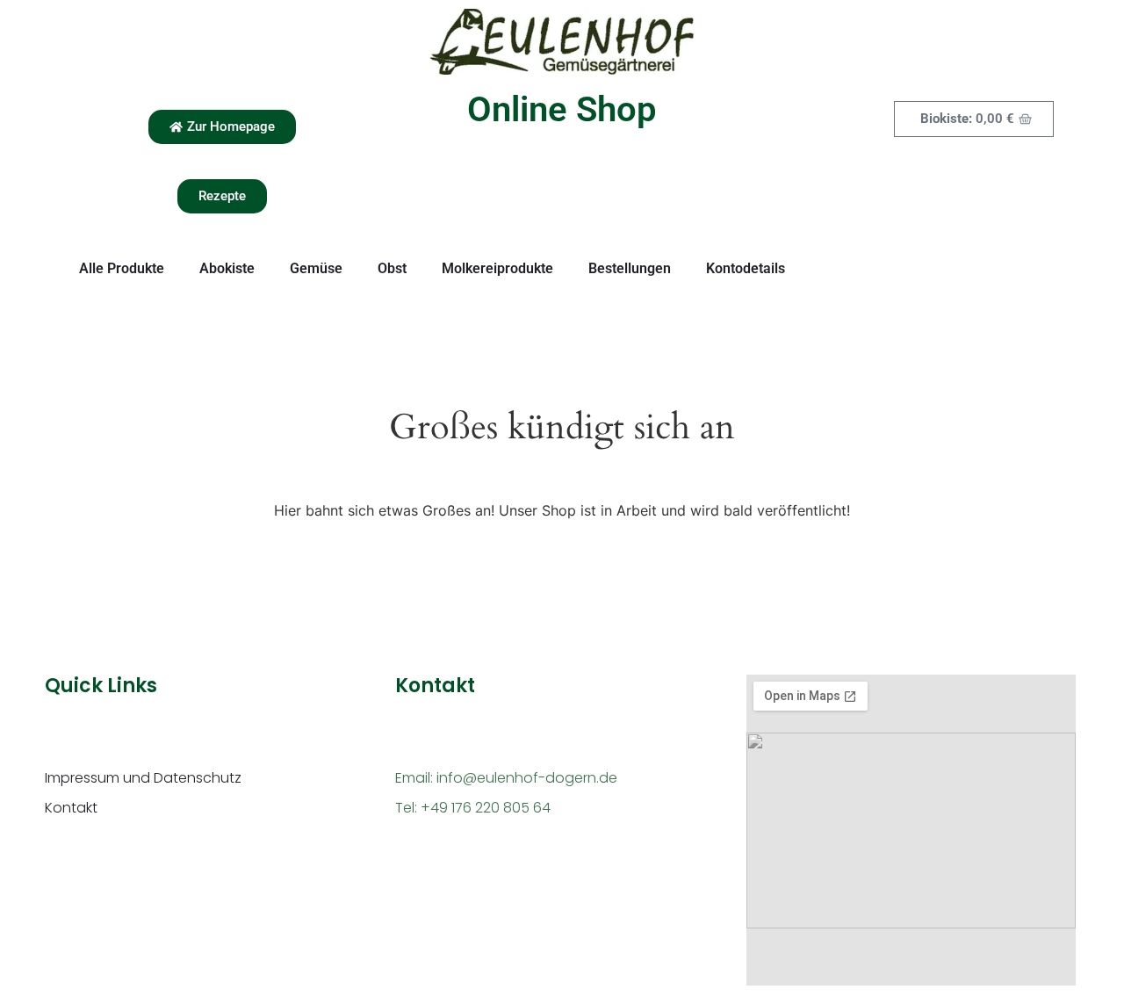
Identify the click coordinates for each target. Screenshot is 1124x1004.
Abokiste (227, 268)
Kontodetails (745, 268)
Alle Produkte (121, 268)
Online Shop (562, 109)
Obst (392, 268)
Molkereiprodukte (497, 268)
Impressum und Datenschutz (143, 778)
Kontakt (71, 808)
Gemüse (316, 268)
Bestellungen (629, 268)
